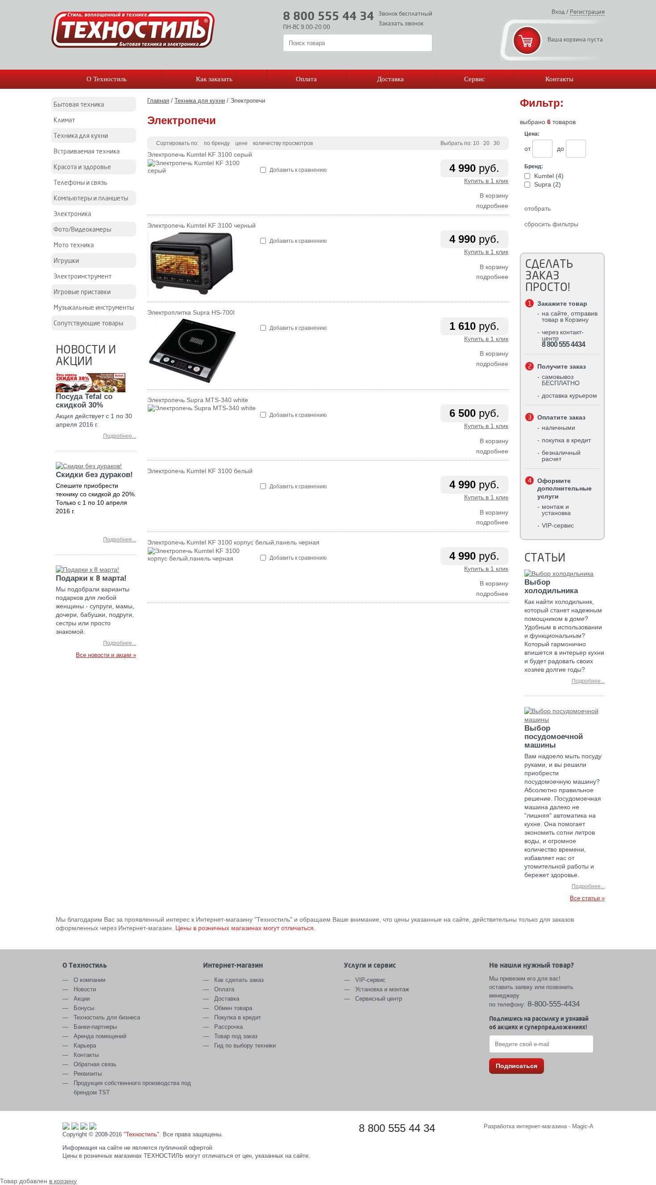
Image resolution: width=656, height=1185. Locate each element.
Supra (546, 184)
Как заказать (214, 79)
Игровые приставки (82, 291)
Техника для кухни (81, 135)
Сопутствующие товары (88, 323)
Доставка (390, 79)
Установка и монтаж (382, 989)
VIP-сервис (370, 980)
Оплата (306, 79)
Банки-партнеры (95, 1026)
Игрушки (66, 260)
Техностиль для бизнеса (107, 1017)
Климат (64, 120)
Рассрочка (228, 1026)
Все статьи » (587, 898)
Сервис (474, 79)
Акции (82, 998)
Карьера (85, 1045)
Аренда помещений (100, 1036)
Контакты (559, 79)
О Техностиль (107, 79)
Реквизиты (88, 1073)
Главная (158, 100)
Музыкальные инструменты (94, 307)
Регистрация (587, 11)
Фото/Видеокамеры (82, 229)
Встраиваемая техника (87, 151)
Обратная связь (95, 1064)
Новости (85, 989)
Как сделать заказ (239, 980)
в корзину (63, 1181)
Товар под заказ (235, 1036)
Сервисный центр (378, 998)
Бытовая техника (79, 104)
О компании (89, 980)
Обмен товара (233, 1008)
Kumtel (548, 175)
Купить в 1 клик (486, 180)
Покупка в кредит (237, 1017)
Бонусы (84, 1008)
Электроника (72, 213)
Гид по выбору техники (245, 1045)
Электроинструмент (83, 276)
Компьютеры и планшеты (91, 198)
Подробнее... (119, 436)
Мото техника (74, 245)
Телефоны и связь (81, 182)
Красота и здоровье (82, 166)
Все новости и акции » (106, 655)
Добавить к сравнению (297, 170)
